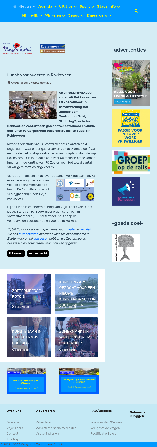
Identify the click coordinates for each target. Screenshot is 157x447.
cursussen (40, 239)
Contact (12, 434)
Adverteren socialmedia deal (56, 428)
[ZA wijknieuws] (26, 381)
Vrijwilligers (15, 428)
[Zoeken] (136, 11)
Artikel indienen (47, 434)
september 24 (38, 253)
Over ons (13, 422)
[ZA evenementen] (79, 381)
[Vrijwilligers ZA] (131, 128)
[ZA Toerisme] (52, 49)
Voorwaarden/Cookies (106, 422)
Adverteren (44, 422)
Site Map (13, 439)
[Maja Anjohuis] (17, 48)
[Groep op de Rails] (131, 162)
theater (70, 229)
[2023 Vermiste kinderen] (126, 191)
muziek (86, 229)
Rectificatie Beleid (104, 434)
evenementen (28, 234)
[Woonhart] (131, 83)
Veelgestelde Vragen (105, 428)
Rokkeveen (16, 253)
